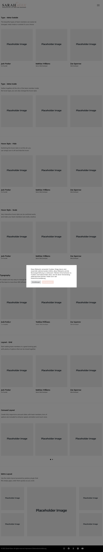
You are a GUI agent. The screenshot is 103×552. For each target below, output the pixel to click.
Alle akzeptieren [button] (48, 282)
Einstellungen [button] (36, 282)
